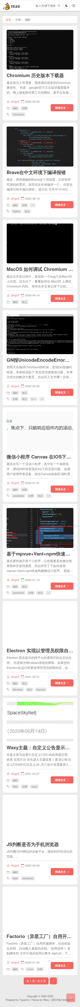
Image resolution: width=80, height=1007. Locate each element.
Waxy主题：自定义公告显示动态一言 (40, 747)
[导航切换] (73, 5)
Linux (30, 969)
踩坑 (27, 211)
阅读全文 (60, 108)
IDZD (50, 996)
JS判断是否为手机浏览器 (33, 844)
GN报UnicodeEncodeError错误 (40, 359)
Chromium (18, 114)
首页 (8, 19)
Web (15, 786)
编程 (15, 108)
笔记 (24, 302)
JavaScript (18, 495)
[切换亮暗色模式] (66, 5)
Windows (18, 689)
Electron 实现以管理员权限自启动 (40, 650)
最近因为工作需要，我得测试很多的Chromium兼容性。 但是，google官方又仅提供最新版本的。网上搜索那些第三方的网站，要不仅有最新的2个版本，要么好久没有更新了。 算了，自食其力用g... (39, 87)
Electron (41, 689)
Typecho (24, 1000)
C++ (33, 399)
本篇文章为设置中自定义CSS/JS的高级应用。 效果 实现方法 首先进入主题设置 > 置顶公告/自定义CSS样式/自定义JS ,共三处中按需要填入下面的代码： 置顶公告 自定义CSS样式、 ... (39, 759)
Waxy (46, 1000)
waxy (34, 786)
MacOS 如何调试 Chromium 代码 (40, 269)
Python (16, 211)
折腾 (24, 108)
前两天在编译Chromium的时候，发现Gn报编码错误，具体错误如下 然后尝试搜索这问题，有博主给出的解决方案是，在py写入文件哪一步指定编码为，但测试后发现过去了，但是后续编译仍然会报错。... (40, 372)
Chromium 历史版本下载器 (35, 75)
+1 (32, 205)
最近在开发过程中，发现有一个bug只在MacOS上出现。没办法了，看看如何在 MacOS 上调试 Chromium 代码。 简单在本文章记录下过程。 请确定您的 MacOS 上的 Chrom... (40, 281)
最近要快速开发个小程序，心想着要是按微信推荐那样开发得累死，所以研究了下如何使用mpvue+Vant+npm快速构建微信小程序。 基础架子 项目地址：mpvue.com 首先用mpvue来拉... (40, 566)
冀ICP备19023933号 (63, 1000)
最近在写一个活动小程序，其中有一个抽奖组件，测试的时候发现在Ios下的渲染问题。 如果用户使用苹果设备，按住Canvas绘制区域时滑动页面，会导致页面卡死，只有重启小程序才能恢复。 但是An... (40, 469)
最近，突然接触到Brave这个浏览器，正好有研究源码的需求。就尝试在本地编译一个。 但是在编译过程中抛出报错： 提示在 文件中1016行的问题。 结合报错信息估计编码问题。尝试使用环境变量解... (40, 184)
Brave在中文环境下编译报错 (36, 172)
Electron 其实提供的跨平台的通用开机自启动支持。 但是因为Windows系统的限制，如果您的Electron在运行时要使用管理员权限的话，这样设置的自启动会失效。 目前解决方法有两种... (39, 662)
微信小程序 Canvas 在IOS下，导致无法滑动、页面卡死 (40, 456)
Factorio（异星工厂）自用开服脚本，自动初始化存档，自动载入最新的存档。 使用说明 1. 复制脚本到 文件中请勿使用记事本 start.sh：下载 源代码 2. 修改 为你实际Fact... (39, 948)
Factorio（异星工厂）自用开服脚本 (40, 936)
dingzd (15, 101)
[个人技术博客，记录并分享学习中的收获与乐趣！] (12, 5)
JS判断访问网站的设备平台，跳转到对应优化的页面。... (39, 854)
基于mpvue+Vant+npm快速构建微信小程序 (40, 553)
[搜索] (59, 5)
